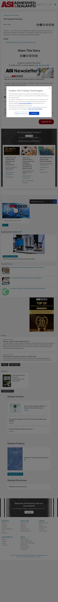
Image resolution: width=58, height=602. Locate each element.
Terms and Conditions (25, 103)
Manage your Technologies (21, 113)
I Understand (34, 113)
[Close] (49, 88)
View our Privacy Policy (35, 109)
